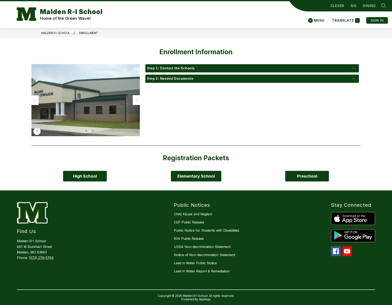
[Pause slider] (37, 131)
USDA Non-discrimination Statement (202, 247)
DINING (369, 6)
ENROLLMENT (88, 33)
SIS (353, 6)
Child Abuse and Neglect (193, 214)
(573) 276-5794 (41, 258)
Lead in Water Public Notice (195, 263)
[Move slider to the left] (34, 100)
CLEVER (337, 6)
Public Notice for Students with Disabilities (206, 230)
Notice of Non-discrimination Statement (204, 255)
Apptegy (205, 299)
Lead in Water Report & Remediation (202, 271)
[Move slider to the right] (136, 100)
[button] (86, 131)
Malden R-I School (55, 33)
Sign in (377, 20)
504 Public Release (189, 238)
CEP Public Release (189, 222)
